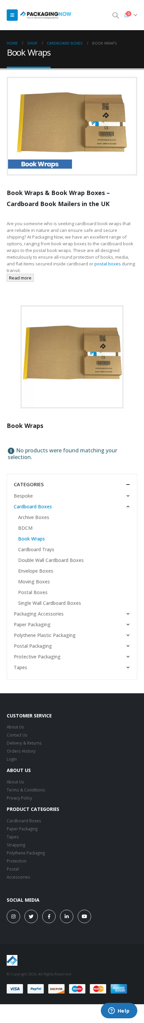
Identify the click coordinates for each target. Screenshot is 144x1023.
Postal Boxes (33, 592)
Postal (13, 869)
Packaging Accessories (39, 614)
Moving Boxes (34, 581)
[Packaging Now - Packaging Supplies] (45, 15)
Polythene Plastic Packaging (45, 635)
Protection (16, 861)
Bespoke (23, 496)
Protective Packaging (37, 656)
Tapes (20, 667)
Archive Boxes (33, 517)
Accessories (18, 877)
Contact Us (17, 735)
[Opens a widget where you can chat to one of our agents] (118, 1011)
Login (12, 759)
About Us (15, 726)
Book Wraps (31, 538)
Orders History (21, 751)
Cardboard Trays (36, 549)
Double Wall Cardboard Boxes (51, 560)
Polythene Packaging (26, 852)
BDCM (25, 528)
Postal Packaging (33, 646)
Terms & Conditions (26, 789)
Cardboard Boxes (33, 506)
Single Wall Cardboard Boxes (49, 603)
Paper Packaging (32, 624)
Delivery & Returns (24, 743)
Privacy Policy (19, 798)
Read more (20, 278)
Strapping (16, 844)
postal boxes (107, 264)
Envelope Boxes (35, 571)
